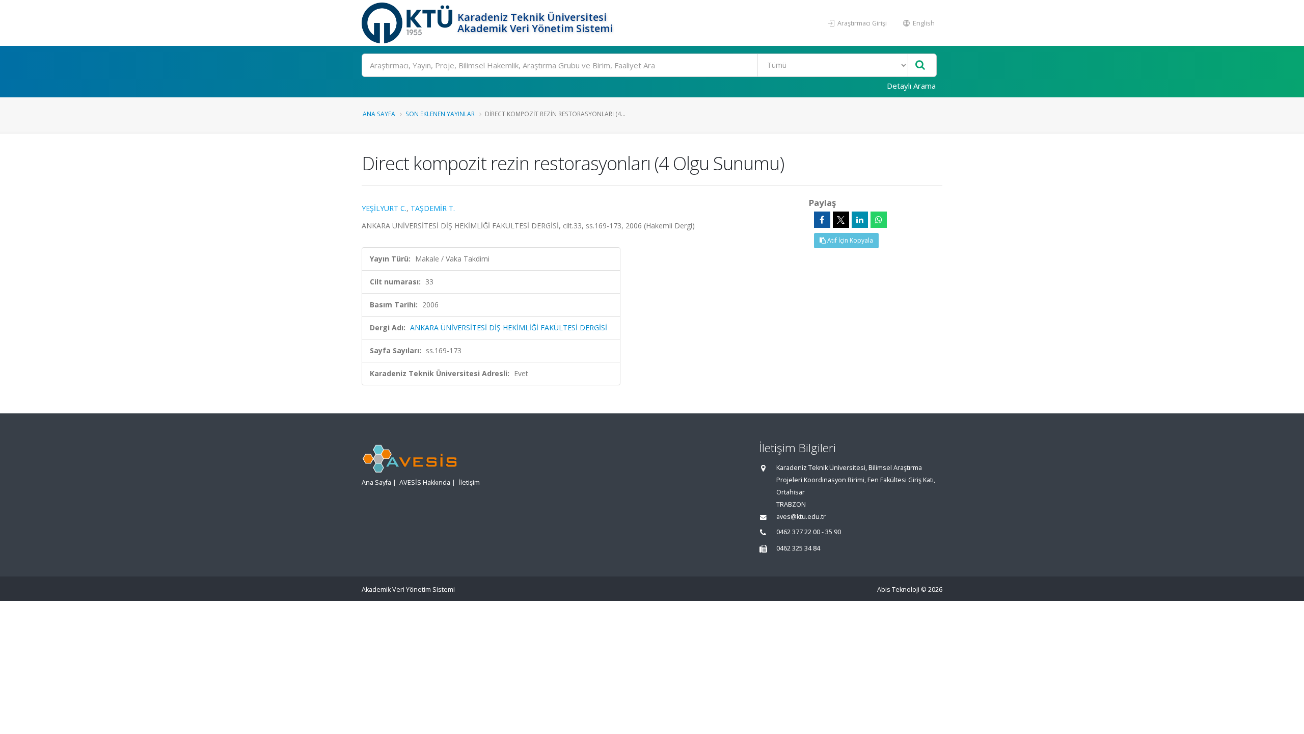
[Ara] (920, 65)
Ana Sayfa (379, 114)
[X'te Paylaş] (841, 220)
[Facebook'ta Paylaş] (822, 220)
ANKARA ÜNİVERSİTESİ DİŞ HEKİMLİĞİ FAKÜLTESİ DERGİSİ (508, 327)
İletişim (469, 482)
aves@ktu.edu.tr (801, 516)
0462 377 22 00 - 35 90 (808, 532)
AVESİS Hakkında (424, 482)
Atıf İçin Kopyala (849, 240)
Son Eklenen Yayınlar (440, 114)
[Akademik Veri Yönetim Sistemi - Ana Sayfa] (408, 23)
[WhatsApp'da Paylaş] (879, 220)
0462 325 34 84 (798, 548)
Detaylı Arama (911, 86)
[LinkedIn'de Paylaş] (860, 220)
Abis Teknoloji (898, 589)
